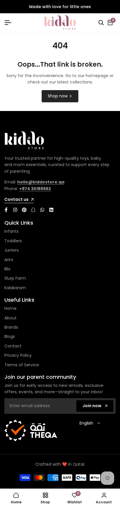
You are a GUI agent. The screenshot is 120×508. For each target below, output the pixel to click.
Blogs (9, 336)
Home (10, 308)
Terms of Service (21, 365)
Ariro (8, 260)
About (10, 318)
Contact (13, 346)
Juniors (11, 250)
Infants (11, 231)
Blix (7, 269)
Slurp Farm (15, 278)
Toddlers (13, 241)
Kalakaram (15, 288)
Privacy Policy (18, 355)
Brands (11, 327)
